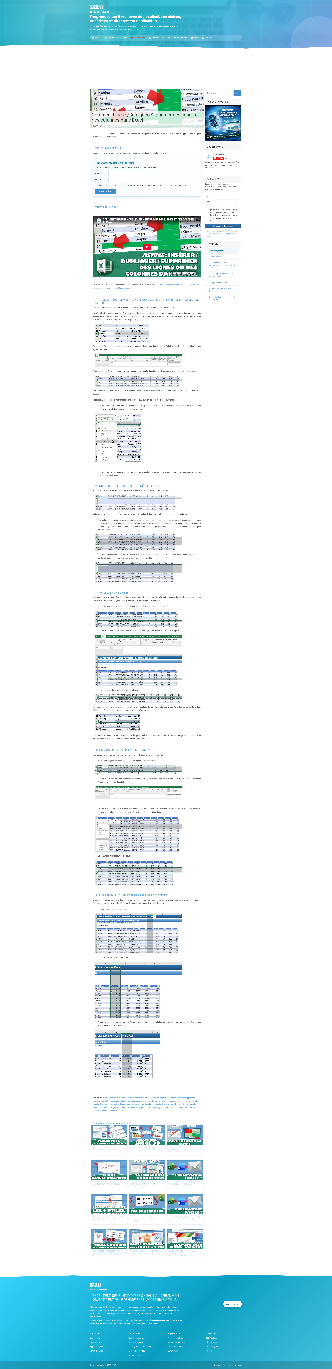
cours (159, 1098)
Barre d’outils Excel (175, 1347)
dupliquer (140, 1107)
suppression (116, 1101)
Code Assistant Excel (176, 1342)
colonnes (132, 1101)
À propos (238, 1365)
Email (209, 202)
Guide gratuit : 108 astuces (140, 1347)
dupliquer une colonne (126, 1107)
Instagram (214, 1347)
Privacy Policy (216, 234)
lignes (124, 1101)
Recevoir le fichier (105, 191)
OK (237, 93)
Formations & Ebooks (117, 38)
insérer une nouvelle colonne (171, 1101)
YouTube (213, 1338)
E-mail (98, 180)
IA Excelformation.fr (176, 1338)
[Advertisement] (166, 68)
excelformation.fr (110, 1098)
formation (173, 1098)
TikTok (212, 1351)
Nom (97, 173)
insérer (187, 1101)
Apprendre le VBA (97, 1347)
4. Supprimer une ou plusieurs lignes (221, 289)
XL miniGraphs (173, 1351)
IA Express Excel (135, 1355)
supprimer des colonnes (174, 1107)
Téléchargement (216, 250)
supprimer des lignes (154, 1107)
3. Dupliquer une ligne (218, 282)
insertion (96, 1101)
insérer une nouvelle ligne (147, 1101)
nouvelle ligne (138, 1104)
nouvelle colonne (151, 1104)
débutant (182, 1098)
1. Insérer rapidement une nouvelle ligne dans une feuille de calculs (222, 265)
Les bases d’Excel (97, 1338)
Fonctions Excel (96, 1351)
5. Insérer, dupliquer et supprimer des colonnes (222, 298)
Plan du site (228, 1365)
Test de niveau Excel (137, 1338)
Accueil (98, 38)
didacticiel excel (140, 1098)
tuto (154, 1098)
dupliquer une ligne (108, 1107)
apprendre (190, 1098)
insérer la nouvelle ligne (169, 1104)
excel (150, 1098)
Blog (196, 38)
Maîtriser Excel (96, 1342)
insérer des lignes (105, 1104)
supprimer (189, 1107)
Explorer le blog (233, 1304)
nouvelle (194, 1101)
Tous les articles (136, 1342)
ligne (94, 1104)
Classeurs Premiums (161, 38)
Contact (208, 38)
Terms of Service (230, 234)
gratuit (165, 1098)
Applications (182, 38)
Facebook (214, 1342)
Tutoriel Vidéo (215, 256)
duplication (106, 1101)
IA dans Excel (139, 38)
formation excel (126, 1098)
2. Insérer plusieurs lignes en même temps (221, 275)
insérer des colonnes (122, 1104)
